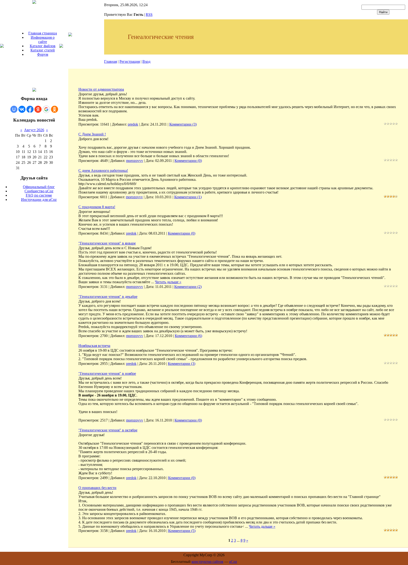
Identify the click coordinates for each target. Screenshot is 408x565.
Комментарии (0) (188, 161)
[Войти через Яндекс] (38, 109)
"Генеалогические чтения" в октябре (107, 430)
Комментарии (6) (188, 336)
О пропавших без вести (97, 488)
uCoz (233, 562)
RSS (149, 15)
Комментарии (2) (188, 287)
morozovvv (134, 161)
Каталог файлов (42, 46)
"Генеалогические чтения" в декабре (107, 297)
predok (133, 124)
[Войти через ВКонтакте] (22, 109)
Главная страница (42, 33)
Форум (42, 54)
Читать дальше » (168, 282)
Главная (110, 61)
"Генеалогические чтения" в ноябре (107, 373)
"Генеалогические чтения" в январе (107, 243)
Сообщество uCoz (39, 191)
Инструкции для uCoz (39, 200)
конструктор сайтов (207, 562)
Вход (146, 61)
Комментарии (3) (183, 124)
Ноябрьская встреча (94, 346)
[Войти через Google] (46, 109)
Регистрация (129, 61)
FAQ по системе (39, 195)
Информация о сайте (43, 39)
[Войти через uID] (13, 109)
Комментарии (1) (188, 197)
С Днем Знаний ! (92, 134)
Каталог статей (42, 50)
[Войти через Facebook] (30, 109)
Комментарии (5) (182, 531)
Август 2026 (34, 130)
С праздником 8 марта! (96, 207)
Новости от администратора (101, 89)
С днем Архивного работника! (103, 171)
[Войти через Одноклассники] (54, 109)
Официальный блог (39, 187)
